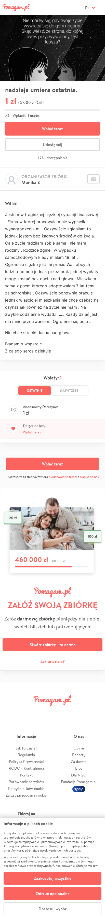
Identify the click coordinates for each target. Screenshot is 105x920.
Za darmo (78, 761)
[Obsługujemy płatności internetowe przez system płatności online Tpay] (78, 788)
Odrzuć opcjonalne (53, 893)
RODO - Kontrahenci (26, 768)
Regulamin (26, 754)
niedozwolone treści (63, 477)
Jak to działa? (53, 661)
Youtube (95, 712)
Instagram (44, 712)
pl (87, 7)
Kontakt (26, 775)
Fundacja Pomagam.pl (79, 781)
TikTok (78, 712)
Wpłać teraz (52, 129)
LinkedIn (61, 712)
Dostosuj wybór (52, 909)
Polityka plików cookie (26, 788)
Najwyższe (69, 390)
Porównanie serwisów (26, 781)
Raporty (79, 754)
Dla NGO (78, 775)
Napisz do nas (89, 477)
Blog (79, 768)
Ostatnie (35, 390)
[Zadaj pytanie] (93, 178)
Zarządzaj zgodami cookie (26, 795)
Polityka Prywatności (26, 761)
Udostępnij (52, 144)
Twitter (27, 712)
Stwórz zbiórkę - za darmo (53, 644)
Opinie (78, 748)
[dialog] (52, 869)
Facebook (10, 712)
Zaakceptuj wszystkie (52, 878)
